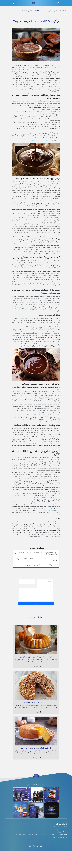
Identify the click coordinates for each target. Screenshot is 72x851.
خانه (63, 11)
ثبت (36, 603)
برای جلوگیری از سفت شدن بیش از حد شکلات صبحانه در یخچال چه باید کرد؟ (37, 559)
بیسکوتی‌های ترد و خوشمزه (30, 443)
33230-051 (56, 830)
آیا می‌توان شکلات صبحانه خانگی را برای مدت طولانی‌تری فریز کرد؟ (38, 565)
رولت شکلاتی (24, 306)
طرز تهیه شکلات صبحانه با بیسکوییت (40, 140)
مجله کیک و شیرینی (52, 11)
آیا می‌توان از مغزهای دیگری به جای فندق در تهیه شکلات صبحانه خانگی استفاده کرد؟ (38, 553)
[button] (54, 3)
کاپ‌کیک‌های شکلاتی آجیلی (45, 510)
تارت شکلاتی (51, 284)
